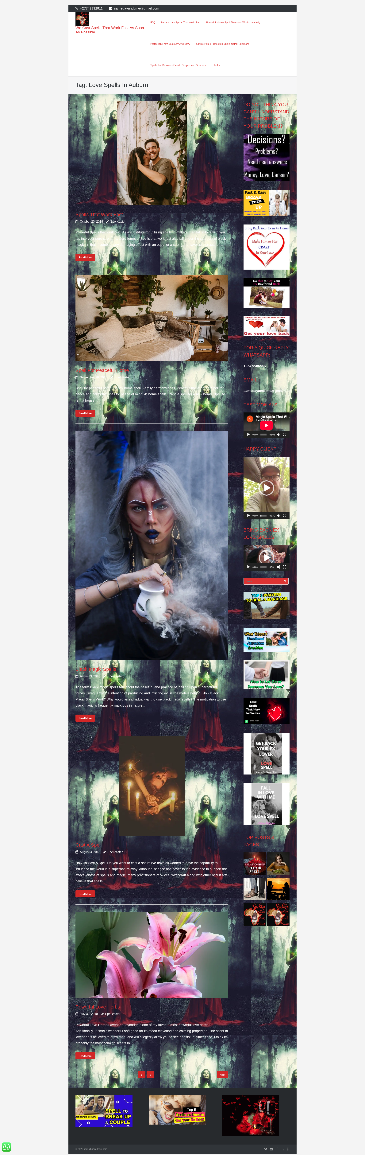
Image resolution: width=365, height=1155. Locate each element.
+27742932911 (91, 8)
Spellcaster (117, 221)
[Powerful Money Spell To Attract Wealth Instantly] (255, 890)
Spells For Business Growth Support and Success (178, 65)
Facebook (277, 1149)
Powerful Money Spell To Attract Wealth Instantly (233, 22)
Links (217, 65)
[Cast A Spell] (151, 786)
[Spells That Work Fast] (151, 153)
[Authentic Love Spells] (278, 864)
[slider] (263, 516)
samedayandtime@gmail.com (136, 8)
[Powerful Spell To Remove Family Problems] (278, 890)
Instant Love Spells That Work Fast (180, 22)
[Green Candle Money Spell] (278, 915)
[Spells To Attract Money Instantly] (255, 915)
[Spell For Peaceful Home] (151, 318)
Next (222, 1074)
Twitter (265, 1149)
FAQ (152, 22)
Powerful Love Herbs (97, 1006)
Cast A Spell (88, 845)
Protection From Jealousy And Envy (170, 43)
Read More (85, 257)
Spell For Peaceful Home (102, 370)
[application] (267, 425)
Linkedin (282, 1149)
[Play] (248, 434)
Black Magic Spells (95, 669)
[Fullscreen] (284, 434)
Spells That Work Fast (99, 214)
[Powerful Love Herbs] (151, 955)
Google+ (288, 1149)
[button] (266, 488)
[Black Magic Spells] (151, 545)
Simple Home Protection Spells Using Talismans (222, 43)
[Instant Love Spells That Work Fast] (255, 864)
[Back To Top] (355, 1145)
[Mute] (279, 434)
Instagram (271, 1149)
